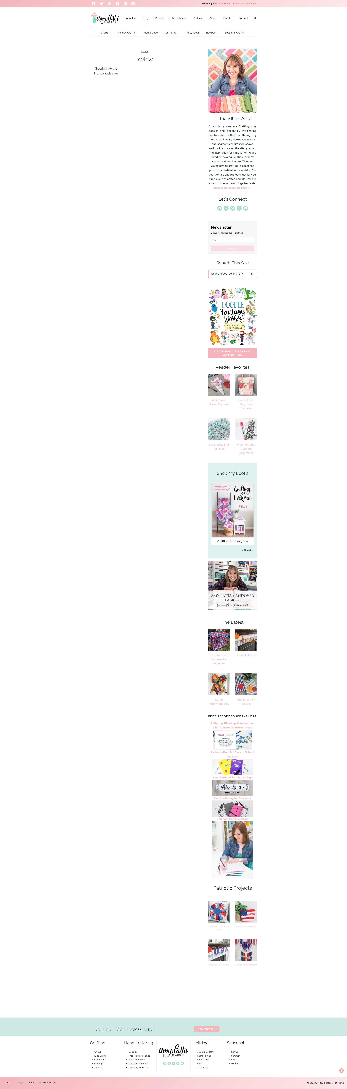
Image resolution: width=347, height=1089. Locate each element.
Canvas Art (100, 1059)
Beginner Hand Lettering (232, 819)
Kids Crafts (100, 1055)
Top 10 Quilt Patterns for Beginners (219, 659)
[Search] (252, 273)
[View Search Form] (255, 18)
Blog (145, 18)
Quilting (98, 1063)
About (20, 1083)
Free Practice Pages (139, 1055)
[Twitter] (101, 3)
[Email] (133, 3)
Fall (233, 1059)
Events (227, 18)
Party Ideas (192, 32)
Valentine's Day (205, 1051)
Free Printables (136, 1059)
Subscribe (232, 248)
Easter (200, 1063)
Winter (234, 1063)
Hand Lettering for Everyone (232, 798)
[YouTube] (117, 3)
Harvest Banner (246, 655)
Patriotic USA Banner (219, 965)
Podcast (198, 18)
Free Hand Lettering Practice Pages (238, 3)
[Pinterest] (125, 3)
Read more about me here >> (232, 187)
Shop (213, 18)
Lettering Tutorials (138, 1067)
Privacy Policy (47, 1083)
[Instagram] (109, 3)
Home (144, 51)
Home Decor (151, 32)
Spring (234, 1051)
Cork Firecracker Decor (246, 965)
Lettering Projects (138, 1063)
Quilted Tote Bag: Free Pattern (246, 404)
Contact (243, 18)
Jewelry (98, 1067)
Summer (235, 1055)
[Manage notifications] (341, 1070)
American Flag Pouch (246, 926)
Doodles (132, 1051)
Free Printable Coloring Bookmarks (246, 448)
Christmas (202, 1067)
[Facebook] (93, 3)
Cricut (97, 1051)
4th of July (203, 1059)
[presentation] (219, 385)
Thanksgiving (204, 1055)
